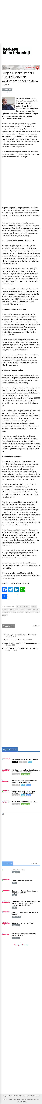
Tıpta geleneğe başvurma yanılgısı (25, 759)
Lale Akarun (15, 925)
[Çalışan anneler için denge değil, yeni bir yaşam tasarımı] (6, 894)
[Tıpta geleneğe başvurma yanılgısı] (6, 763)
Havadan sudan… (18, 870)
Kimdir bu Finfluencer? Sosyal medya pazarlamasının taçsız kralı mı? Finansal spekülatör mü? (26, 903)
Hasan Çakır (15, 872)
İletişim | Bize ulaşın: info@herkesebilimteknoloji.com (24, 1099)
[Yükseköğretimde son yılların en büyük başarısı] (6, 937)
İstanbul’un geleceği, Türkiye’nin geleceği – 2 (20, 648)
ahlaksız (19, 606)
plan (14, 612)
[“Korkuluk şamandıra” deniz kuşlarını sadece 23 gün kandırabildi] (6, 773)
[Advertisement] (21, 21)
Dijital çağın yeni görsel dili (22, 880)
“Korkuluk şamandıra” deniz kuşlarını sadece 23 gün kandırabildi (26, 771)
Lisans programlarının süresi (22, 923)
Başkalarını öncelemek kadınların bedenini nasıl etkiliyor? (24, 781)
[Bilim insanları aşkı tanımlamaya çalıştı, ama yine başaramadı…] (6, 794)
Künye (4, 1099)
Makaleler (15, 762)
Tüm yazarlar (35, 863)
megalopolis (6, 612)
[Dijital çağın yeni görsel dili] (6, 883)
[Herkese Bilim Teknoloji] (16, 55)
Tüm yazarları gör (21, 945)
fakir (17, 609)
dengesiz (11, 609)
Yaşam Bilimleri (25, 774)
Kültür (14, 883)
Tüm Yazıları (35, 626)
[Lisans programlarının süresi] (6, 926)
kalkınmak (31, 609)
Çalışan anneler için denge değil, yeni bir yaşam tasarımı (26, 892)
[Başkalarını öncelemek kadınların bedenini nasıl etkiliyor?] (6, 784)
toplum (27, 612)
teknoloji (20, 612)
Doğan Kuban (7, 90)
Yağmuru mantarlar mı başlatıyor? (25, 802)
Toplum (28, 785)
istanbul (23, 609)
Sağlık (30, 762)
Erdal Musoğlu (16, 916)
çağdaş (33, 606)
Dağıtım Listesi (22, 1101)
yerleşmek (35, 612)
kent (38, 609)
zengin (4, 615)
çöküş (4, 609)
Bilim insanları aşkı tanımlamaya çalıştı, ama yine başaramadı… (24, 792)
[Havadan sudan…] (6, 873)
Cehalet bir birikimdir (12, 640)
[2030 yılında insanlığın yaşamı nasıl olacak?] (6, 915)
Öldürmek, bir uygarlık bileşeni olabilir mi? (20, 635)
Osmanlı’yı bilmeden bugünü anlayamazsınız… (21, 643)
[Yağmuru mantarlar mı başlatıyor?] (6, 805)
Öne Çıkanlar (23, 762)
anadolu (27, 606)
